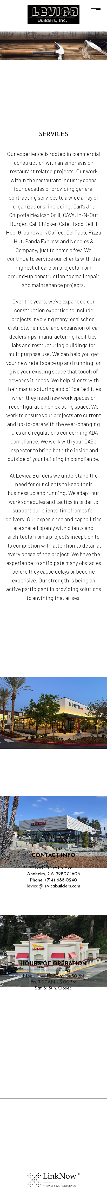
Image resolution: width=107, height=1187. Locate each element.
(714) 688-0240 (61, 880)
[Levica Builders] (53, 13)
